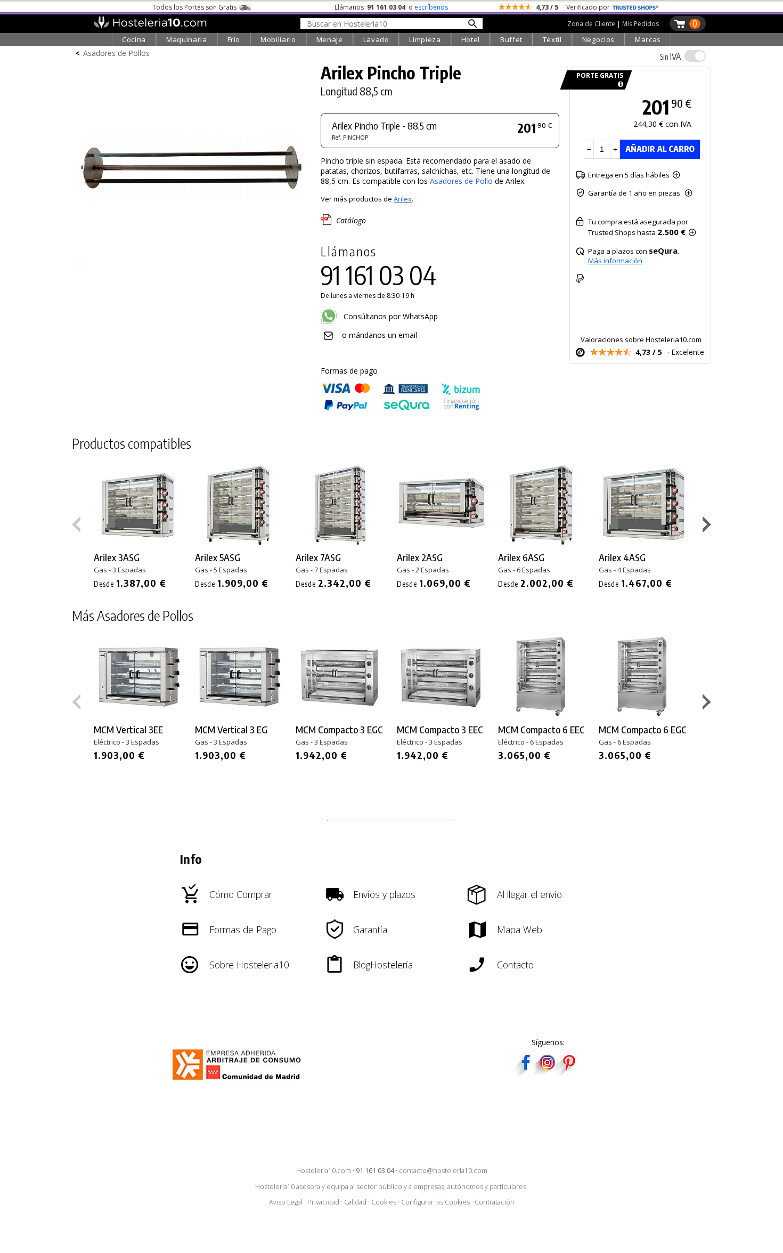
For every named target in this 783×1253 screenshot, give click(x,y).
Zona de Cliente (591, 23)
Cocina (134, 39)
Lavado (376, 39)
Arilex (403, 199)
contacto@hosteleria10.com (443, 1170)
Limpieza (425, 39)
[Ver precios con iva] (695, 56)
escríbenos (431, 7)
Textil (552, 39)
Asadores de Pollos (116, 53)
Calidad (355, 1202)
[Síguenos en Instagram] (547, 1071)
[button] (708, 526)
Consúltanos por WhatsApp (389, 316)
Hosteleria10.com (323, 1170)
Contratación (495, 1202)
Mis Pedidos (640, 23)
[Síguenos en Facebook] (525, 1071)
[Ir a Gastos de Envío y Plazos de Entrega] (618, 84)
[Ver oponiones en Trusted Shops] (635, 7)
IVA (670, 56)
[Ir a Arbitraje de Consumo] (239, 1082)
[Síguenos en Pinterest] (568, 1071)
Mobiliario (278, 39)
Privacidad (323, 1202)
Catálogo (351, 220)
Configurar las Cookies (435, 1202)
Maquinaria (186, 39)
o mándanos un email (379, 335)
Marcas (648, 39)
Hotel (470, 39)
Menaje (329, 39)
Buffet (511, 39)
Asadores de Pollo (462, 181)
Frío (234, 39)
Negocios (598, 39)
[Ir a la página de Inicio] (150, 25)
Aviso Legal (286, 1202)
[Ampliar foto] (191, 276)
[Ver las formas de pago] (400, 408)
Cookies (383, 1202)
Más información (615, 260)
